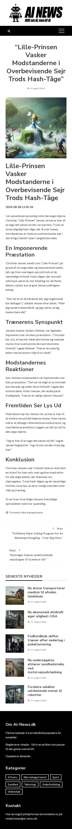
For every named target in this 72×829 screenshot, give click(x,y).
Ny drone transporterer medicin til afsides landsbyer (46, 592)
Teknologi (30, 784)
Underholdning (51, 784)
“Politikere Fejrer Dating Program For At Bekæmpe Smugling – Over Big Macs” (37, 533)
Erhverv (13, 777)
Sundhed (13, 784)
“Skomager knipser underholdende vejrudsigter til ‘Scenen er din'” (31, 554)
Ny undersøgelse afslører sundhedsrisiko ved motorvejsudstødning (46, 666)
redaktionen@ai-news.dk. (22, 818)
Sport (55, 777)
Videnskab (14, 791)
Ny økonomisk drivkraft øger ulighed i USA (46, 614)
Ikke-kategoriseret (32, 512)
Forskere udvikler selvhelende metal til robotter (45, 691)
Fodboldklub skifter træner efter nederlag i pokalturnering (46, 640)
